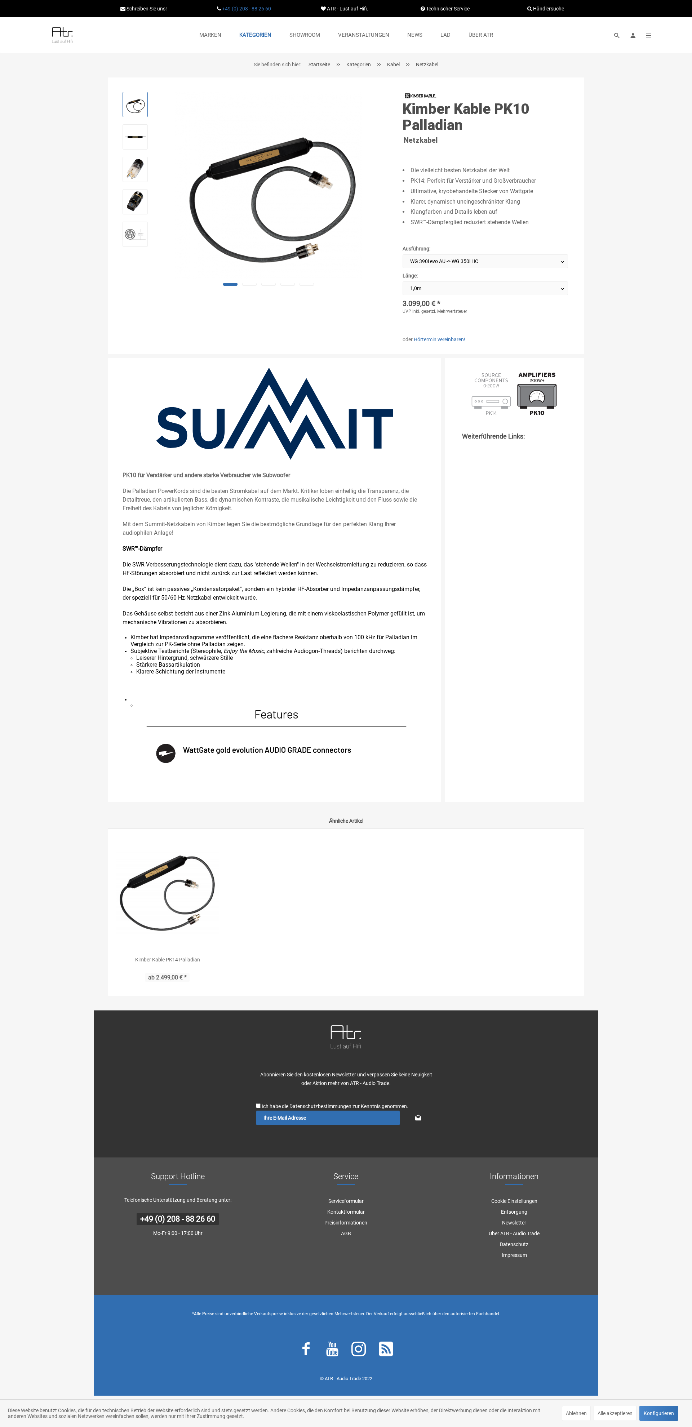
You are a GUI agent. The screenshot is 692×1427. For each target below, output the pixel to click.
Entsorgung (514, 1212)
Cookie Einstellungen (514, 1201)
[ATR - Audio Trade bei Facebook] (306, 1350)
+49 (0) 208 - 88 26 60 (246, 9)
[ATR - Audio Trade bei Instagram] (358, 1350)
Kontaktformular (346, 1212)
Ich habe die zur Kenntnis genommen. (335, 1106)
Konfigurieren (659, 1413)
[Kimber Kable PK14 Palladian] (167, 892)
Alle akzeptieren (615, 1413)
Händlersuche (548, 9)
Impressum (514, 1255)
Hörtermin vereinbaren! (439, 339)
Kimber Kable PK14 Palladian (167, 960)
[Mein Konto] (633, 35)
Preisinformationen (345, 1223)
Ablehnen (576, 1413)
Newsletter (514, 1223)
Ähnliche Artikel (346, 821)
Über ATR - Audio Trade (514, 1233)
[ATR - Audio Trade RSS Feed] (386, 1350)
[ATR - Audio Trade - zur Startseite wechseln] (62, 35)
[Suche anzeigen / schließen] (617, 35)
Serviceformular (346, 1201)
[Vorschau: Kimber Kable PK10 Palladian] (135, 104)
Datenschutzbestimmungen (320, 1106)
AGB (346, 1233)
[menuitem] (210, 35)
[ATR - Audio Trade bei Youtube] (332, 1350)
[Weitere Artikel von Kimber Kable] (421, 96)
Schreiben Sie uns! (146, 9)
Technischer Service (447, 9)
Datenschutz (514, 1244)
